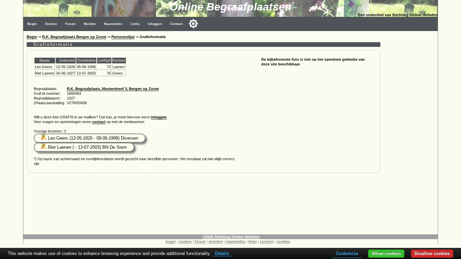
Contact (176, 24)
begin (171, 241)
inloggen (159, 117)
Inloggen (155, 24)
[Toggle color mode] (193, 23)
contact (99, 122)
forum (200, 241)
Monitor (90, 24)
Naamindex (113, 24)
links (252, 241)
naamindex (235, 241)
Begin (32, 24)
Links (135, 24)
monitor (216, 241)
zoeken (185, 241)
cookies (283, 241)
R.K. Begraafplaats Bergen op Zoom (74, 37)
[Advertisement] (411, 132)
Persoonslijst (123, 37)
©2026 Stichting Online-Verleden (231, 237)
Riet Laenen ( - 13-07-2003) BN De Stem (87, 147)
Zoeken (51, 24)
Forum (70, 24)
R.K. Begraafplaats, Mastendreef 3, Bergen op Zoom (113, 89)
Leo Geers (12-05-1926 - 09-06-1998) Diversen (92, 138)
